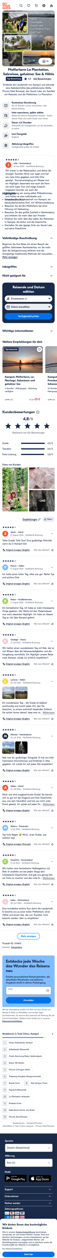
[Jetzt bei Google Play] (16, 1179)
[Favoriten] (28, 6)
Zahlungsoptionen (14, 1209)
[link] (22, 375)
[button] (37, 79)
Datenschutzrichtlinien (12, 1021)
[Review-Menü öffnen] (52, 534)
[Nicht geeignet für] (51, 275)
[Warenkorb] (36, 6)
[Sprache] (44, 5)
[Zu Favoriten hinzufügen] (39, 349)
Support (9, 1189)
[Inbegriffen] (51, 267)
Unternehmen (12, 1196)
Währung (10, 1156)
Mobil (8, 1172)
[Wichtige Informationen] (51, 331)
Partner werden (12, 1203)
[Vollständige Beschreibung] (51, 238)
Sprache (9, 1141)
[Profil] (51, 6)
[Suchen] (21, 5)
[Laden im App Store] (40, 1179)
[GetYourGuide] (6, 6)
